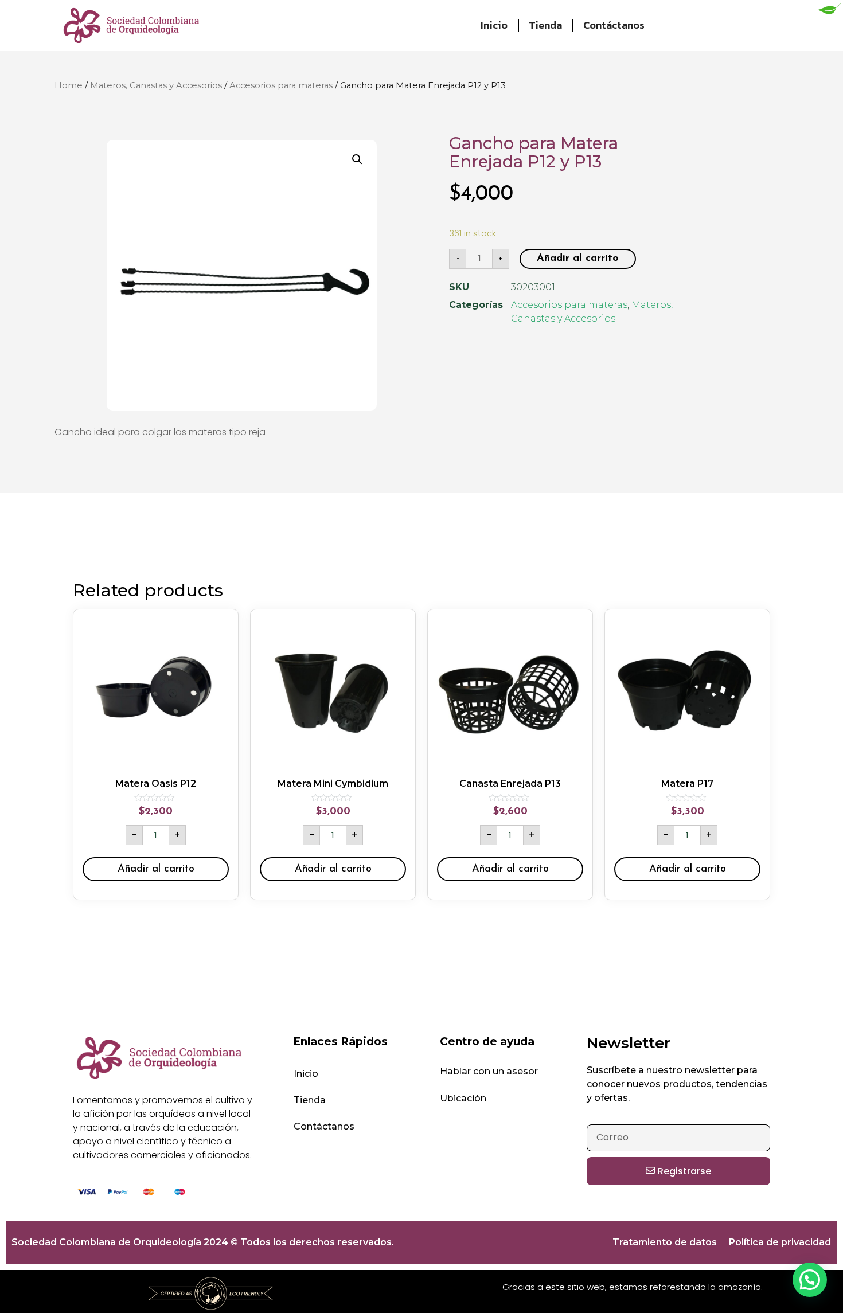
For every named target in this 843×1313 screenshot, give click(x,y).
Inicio (494, 25)
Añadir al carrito (578, 258)
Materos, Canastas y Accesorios (156, 85)
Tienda (545, 25)
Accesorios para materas (281, 85)
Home (68, 85)
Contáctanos (614, 25)
